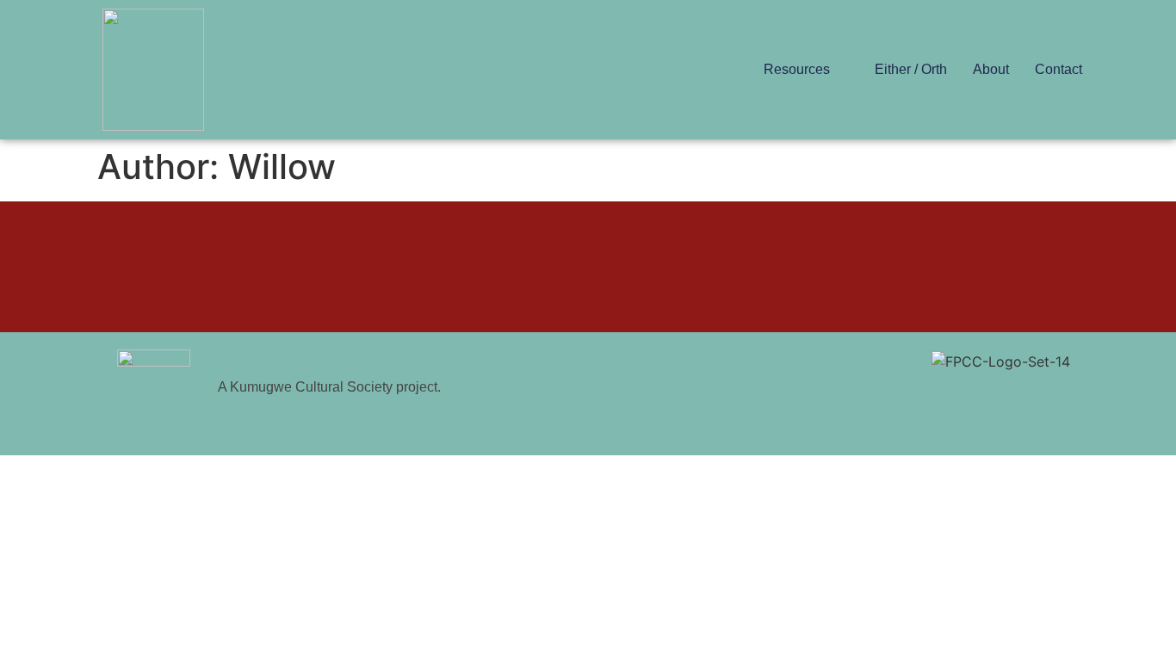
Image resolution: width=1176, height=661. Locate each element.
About (991, 69)
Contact (1058, 69)
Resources (797, 69)
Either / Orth (911, 69)
